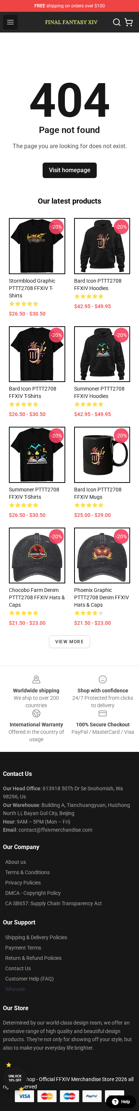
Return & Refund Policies (33, 958)
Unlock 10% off (15, 1078)
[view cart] (128, 22)
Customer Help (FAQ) (29, 979)
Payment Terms (23, 948)
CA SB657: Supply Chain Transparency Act (53, 903)
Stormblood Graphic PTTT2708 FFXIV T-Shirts (32, 288)
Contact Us (18, 968)
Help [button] (125, 1101)
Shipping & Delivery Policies (36, 937)
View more (69, 641)
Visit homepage (69, 170)
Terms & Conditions (27, 872)
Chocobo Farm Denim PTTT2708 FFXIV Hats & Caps (37, 597)
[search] (116, 22)
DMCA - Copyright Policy (33, 893)
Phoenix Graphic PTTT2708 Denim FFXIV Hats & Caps (101, 597)
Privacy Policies (23, 883)
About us (15, 862)
